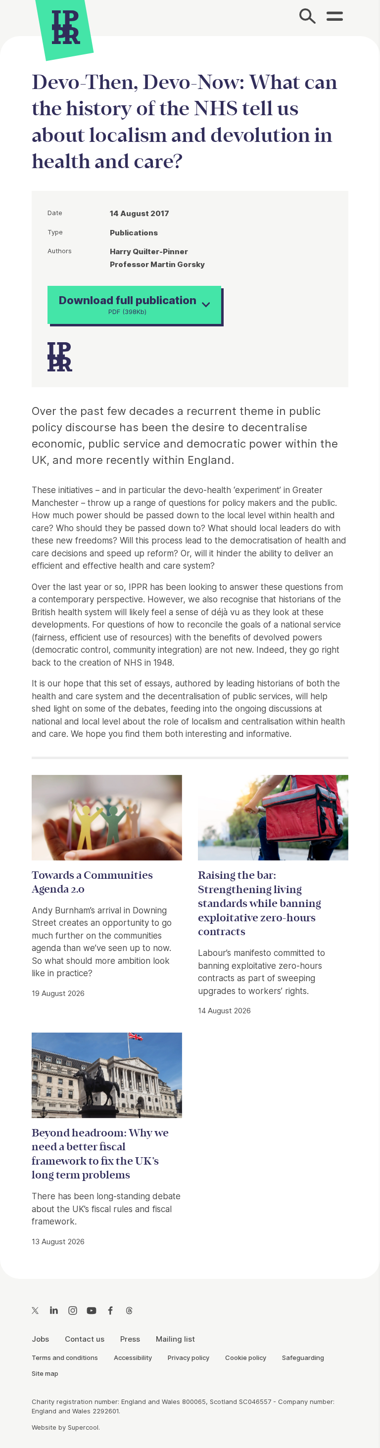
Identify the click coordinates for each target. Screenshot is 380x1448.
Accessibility (133, 1357)
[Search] (308, 18)
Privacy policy (188, 1357)
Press (130, 1339)
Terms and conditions (65, 1357)
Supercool (83, 1427)
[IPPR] (66, 26)
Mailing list (175, 1339)
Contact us (84, 1339)
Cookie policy (245, 1357)
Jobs (40, 1339)
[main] (190, 649)
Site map (45, 1373)
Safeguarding (303, 1357)
